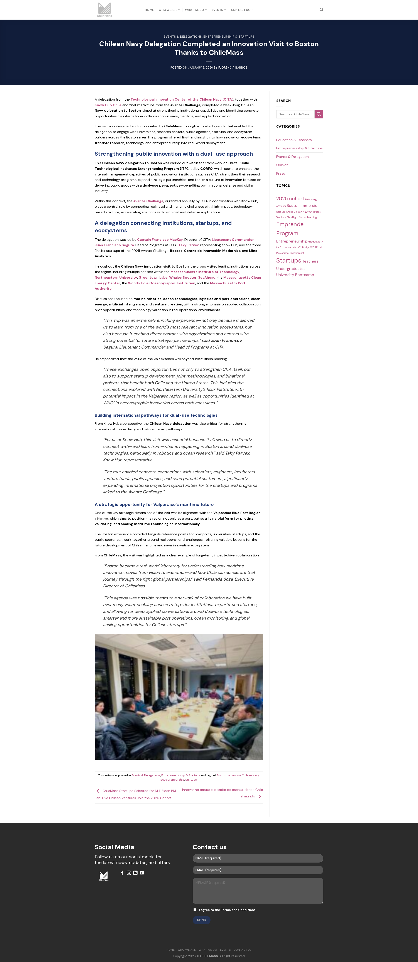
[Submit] (319, 114)
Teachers (310, 261)
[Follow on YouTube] (142, 873)
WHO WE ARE (167, 10)
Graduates (314, 241)
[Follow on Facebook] (122, 873)
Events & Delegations (183, 37)
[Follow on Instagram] (129, 873)
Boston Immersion (229, 775)
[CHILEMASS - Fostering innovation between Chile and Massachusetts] (116, 10)
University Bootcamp (295, 274)
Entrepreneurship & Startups (228, 37)
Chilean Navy (250, 775)
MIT (312, 247)
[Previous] (89, 700)
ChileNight (292, 217)
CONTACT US (240, 10)
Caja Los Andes (284, 211)
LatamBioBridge (300, 247)
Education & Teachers (294, 140)
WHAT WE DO (194, 10)
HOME (149, 10)
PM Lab (319, 247)
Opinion (282, 165)
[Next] (268, 700)
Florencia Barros (233, 67)
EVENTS (217, 10)
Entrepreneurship (172, 780)
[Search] (321, 9)
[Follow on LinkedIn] (135, 873)
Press (280, 173)
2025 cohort (290, 198)
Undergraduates (290, 268)
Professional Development (290, 252)
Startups (191, 780)
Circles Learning (308, 217)
